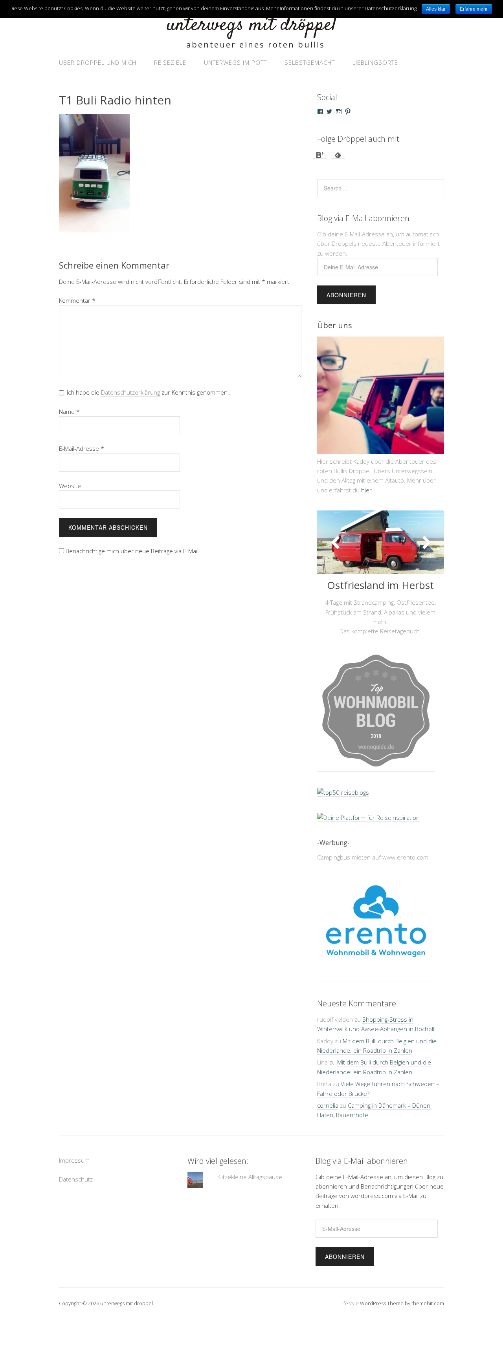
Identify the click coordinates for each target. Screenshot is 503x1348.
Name (69, 411)
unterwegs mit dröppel (251, 25)
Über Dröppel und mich (97, 62)
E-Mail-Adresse (81, 448)
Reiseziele (170, 62)
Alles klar (436, 9)
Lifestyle (349, 1303)
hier (366, 490)
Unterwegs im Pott (235, 62)
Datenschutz (76, 1179)
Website (70, 486)
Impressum (74, 1160)
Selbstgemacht (310, 62)
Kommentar (77, 300)
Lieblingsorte (375, 62)
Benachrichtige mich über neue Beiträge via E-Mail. (133, 551)
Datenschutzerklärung (130, 392)
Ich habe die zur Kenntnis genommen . (149, 392)
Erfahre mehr (474, 9)
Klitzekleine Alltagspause (249, 1177)
